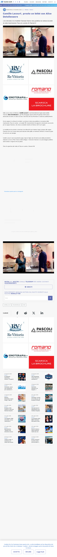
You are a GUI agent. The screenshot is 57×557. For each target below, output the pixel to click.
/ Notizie (26, 9)
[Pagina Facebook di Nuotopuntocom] (14, 2)
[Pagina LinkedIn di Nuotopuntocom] (17, 2)
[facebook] (17, 313)
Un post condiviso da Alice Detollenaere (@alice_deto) (24, 231)
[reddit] (25, 313)
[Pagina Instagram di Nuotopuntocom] (15, 2)
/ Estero (30, 9)
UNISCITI (29, 287)
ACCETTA (16, 552)
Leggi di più (40, 552)
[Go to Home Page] (23, 9)
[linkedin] (42, 313)
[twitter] (33, 313)
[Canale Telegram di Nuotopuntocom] (19, 2)
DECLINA (28, 552)
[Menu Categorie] (55, 1)
